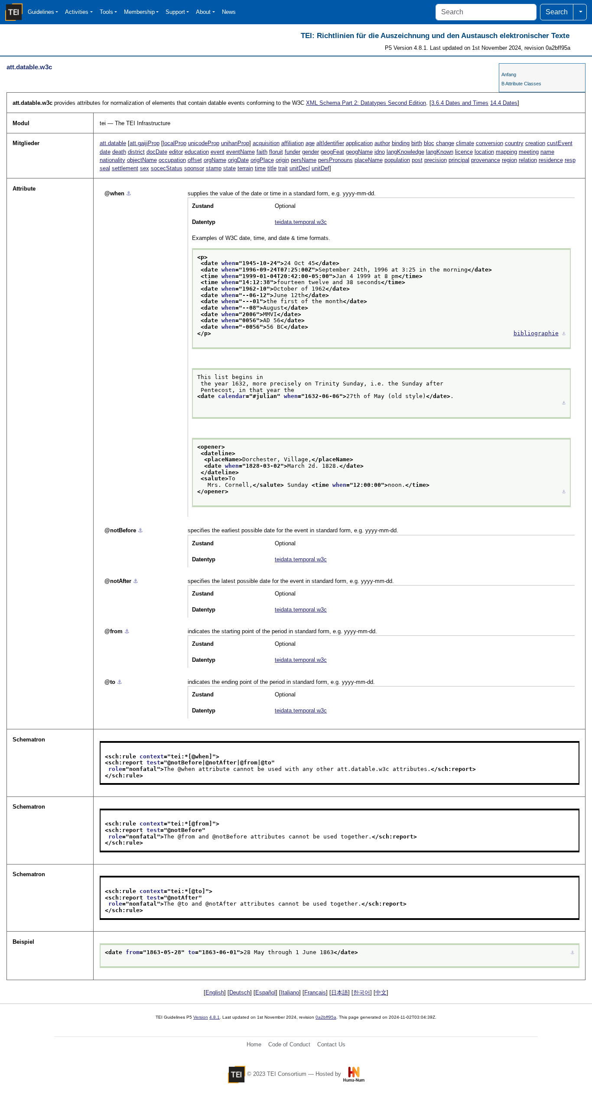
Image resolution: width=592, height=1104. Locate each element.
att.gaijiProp (144, 143)
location (484, 152)
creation (535, 143)
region (509, 160)
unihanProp (235, 143)
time (260, 168)
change (445, 143)
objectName (142, 160)
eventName (240, 152)
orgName (215, 160)
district (136, 152)
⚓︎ (128, 193)
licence (464, 152)
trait (283, 168)
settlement (125, 168)
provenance (485, 160)
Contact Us (331, 1044)
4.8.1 (214, 1017)
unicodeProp (203, 143)
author (382, 143)
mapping (506, 152)
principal (459, 160)
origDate (238, 160)
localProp (174, 143)
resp (570, 160)
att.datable (113, 143)
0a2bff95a (326, 1017)
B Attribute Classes (521, 83)
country (514, 143)
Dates (503, 103)
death (119, 152)
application (359, 143)
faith (262, 152)
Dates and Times (459, 103)
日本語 (339, 992)
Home (254, 1044)
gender (310, 152)
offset (195, 160)
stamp (213, 168)
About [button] (203, 12)
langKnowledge (405, 152)
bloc (429, 143)
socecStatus (166, 168)
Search (557, 12)
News (229, 12)
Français (315, 992)
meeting (529, 152)
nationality (112, 160)
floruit (276, 152)
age (310, 143)
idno (379, 152)
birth (416, 143)
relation (528, 160)
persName (303, 160)
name (547, 152)
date (105, 152)
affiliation (292, 143)
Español (265, 992)
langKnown (439, 152)
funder (292, 152)
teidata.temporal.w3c (301, 222)
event (217, 152)
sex (144, 168)
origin (282, 160)
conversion (489, 143)
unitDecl (299, 168)
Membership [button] (139, 12)
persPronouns (335, 160)
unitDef (320, 168)
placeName (369, 160)
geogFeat (332, 152)
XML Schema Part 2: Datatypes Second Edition (366, 103)
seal (105, 168)
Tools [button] (106, 12)
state (229, 168)
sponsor (194, 168)
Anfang (508, 74)
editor (176, 152)
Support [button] (175, 12)
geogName (359, 152)
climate (465, 143)
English (214, 992)
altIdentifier (330, 143)
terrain (245, 168)
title (271, 168)
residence (551, 160)
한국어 (361, 992)
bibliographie (536, 333)
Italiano (290, 992)
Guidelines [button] (41, 12)
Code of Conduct (289, 1044)
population (397, 160)
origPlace (262, 160)
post (417, 160)
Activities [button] (76, 12)
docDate (156, 152)
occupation (172, 160)
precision (435, 160)
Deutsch (239, 992)
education (197, 152)
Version (200, 1017)
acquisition (266, 143)
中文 (381, 992)
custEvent (559, 143)
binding (401, 143)
